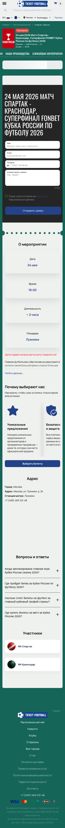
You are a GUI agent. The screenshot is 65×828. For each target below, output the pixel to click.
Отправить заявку (33, 210)
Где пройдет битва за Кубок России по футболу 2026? (29, 585)
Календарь (42, 17)
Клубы (32, 735)
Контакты (32, 788)
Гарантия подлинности (33, 782)
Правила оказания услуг (32, 768)
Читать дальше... (14, 373)
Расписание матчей (32, 722)
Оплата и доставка (32, 762)
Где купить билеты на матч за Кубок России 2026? (27, 614)
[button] (8, 165)
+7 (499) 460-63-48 (16, 500)
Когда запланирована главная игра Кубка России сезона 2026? (27, 570)
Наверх (56, 710)
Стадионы (32, 742)
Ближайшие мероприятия (47, 53)
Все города (32, 748)
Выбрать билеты (33, 463)
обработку (42, 196)
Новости (32, 729)
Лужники (19, 44)
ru (3, 17)
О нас (32, 755)
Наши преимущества (17, 53)
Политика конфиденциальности (32, 775)
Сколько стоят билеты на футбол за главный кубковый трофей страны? (27, 600)
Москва (29, 17)
